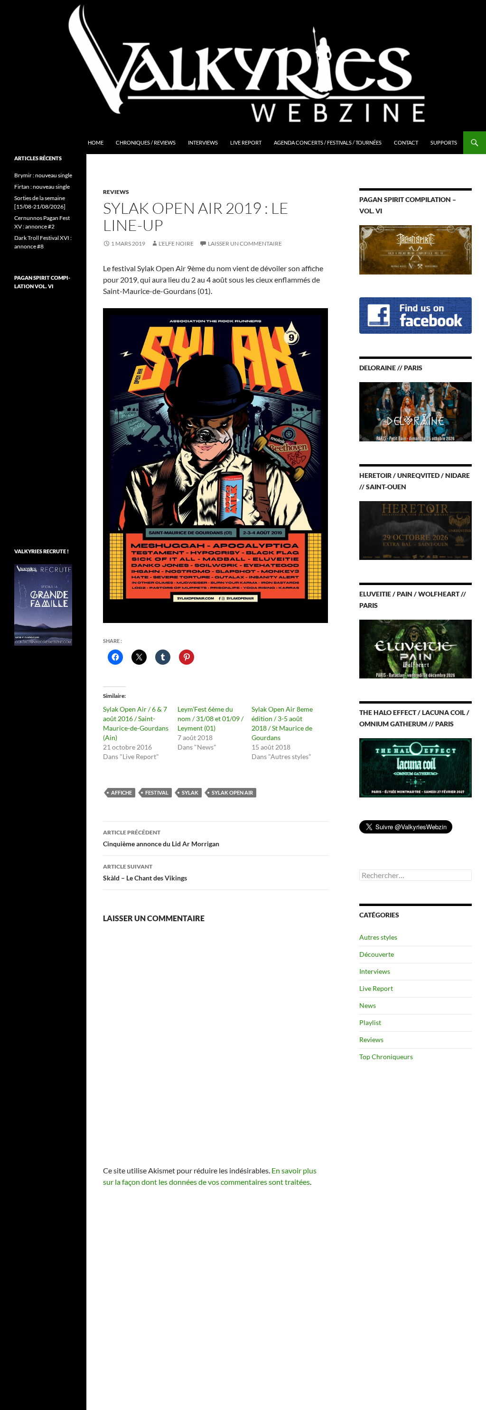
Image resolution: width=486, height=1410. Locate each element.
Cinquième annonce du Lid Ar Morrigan (161, 838)
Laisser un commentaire (245, 243)
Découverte (376, 954)
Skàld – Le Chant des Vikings (145, 872)
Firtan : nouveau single (42, 186)
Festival (156, 792)
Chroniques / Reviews (146, 142)
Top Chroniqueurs (386, 1057)
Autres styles (378, 937)
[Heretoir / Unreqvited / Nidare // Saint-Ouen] (415, 529)
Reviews (116, 191)
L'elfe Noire (176, 243)
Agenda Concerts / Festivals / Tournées (328, 142)
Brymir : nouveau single (43, 175)
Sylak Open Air (232, 792)
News (367, 1005)
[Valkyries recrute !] (43, 604)
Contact (406, 142)
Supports (443, 142)
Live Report (246, 142)
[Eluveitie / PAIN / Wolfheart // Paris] (415, 648)
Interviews (203, 142)
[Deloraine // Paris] (415, 411)
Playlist (370, 1022)
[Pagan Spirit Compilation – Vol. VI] (415, 249)
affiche (121, 792)
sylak (190, 792)
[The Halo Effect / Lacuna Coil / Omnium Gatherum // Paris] (415, 767)
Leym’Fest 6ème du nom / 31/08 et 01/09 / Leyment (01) (210, 718)
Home (95, 142)
